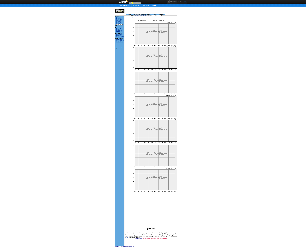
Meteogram (118, 18)
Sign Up (180, 1)
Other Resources (119, 45)
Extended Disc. (119, 31)
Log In (148, 15)
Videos (147, 5)
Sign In (184, 1)
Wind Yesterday (119, 20)
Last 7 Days (118, 21)
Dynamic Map (119, 34)
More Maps (117, 44)
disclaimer (127, 237)
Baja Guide (118, 29)
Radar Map (118, 35)
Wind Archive (118, 22)
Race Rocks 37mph (146, 238)
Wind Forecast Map (120, 40)
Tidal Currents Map (120, 42)
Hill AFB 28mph (153, 238)
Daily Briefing (119, 28)
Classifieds (137, 5)
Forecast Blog (119, 30)
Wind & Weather (126, 5)
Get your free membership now (140, 15)
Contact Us (131, 246)
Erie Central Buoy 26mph (162, 238)
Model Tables (119, 39)
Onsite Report (119, 19)
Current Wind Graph (120, 17)
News (155, 5)
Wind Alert (118, 23)
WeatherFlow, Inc (125, 246)
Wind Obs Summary (120, 36)
